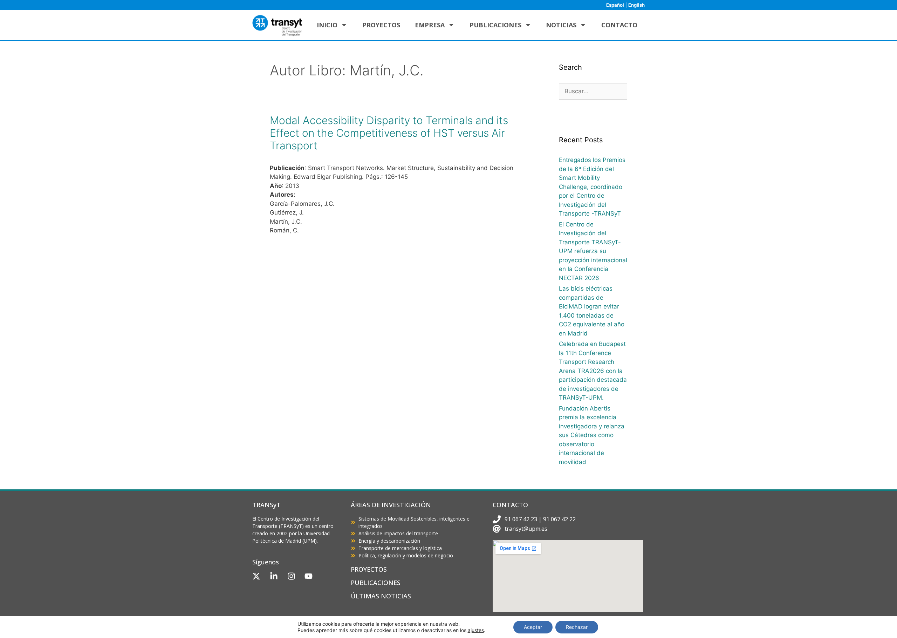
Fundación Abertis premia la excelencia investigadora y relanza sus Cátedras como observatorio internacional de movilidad (591, 435)
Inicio (327, 25)
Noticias (561, 25)
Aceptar (533, 627)
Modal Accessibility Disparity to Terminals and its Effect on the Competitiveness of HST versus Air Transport (389, 133)
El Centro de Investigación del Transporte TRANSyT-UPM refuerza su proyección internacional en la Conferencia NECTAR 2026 (593, 251)
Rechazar (577, 627)
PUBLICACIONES (375, 582)
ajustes (476, 630)
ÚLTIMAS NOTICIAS (381, 596)
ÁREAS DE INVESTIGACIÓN (391, 505)
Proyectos (381, 25)
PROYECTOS (369, 569)
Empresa (430, 25)
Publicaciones (495, 25)
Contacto (619, 25)
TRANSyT (266, 505)
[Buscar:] (593, 91)
